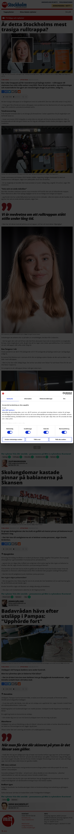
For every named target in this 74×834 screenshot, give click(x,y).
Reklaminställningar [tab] (46, 398)
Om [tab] (64, 398)
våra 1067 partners (8, 410)
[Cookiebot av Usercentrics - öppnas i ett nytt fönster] (64, 393)
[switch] (28, 432)
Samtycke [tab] (10, 398)
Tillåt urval (37, 439)
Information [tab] (28, 398)
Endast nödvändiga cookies (13, 439)
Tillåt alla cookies (60, 439)
